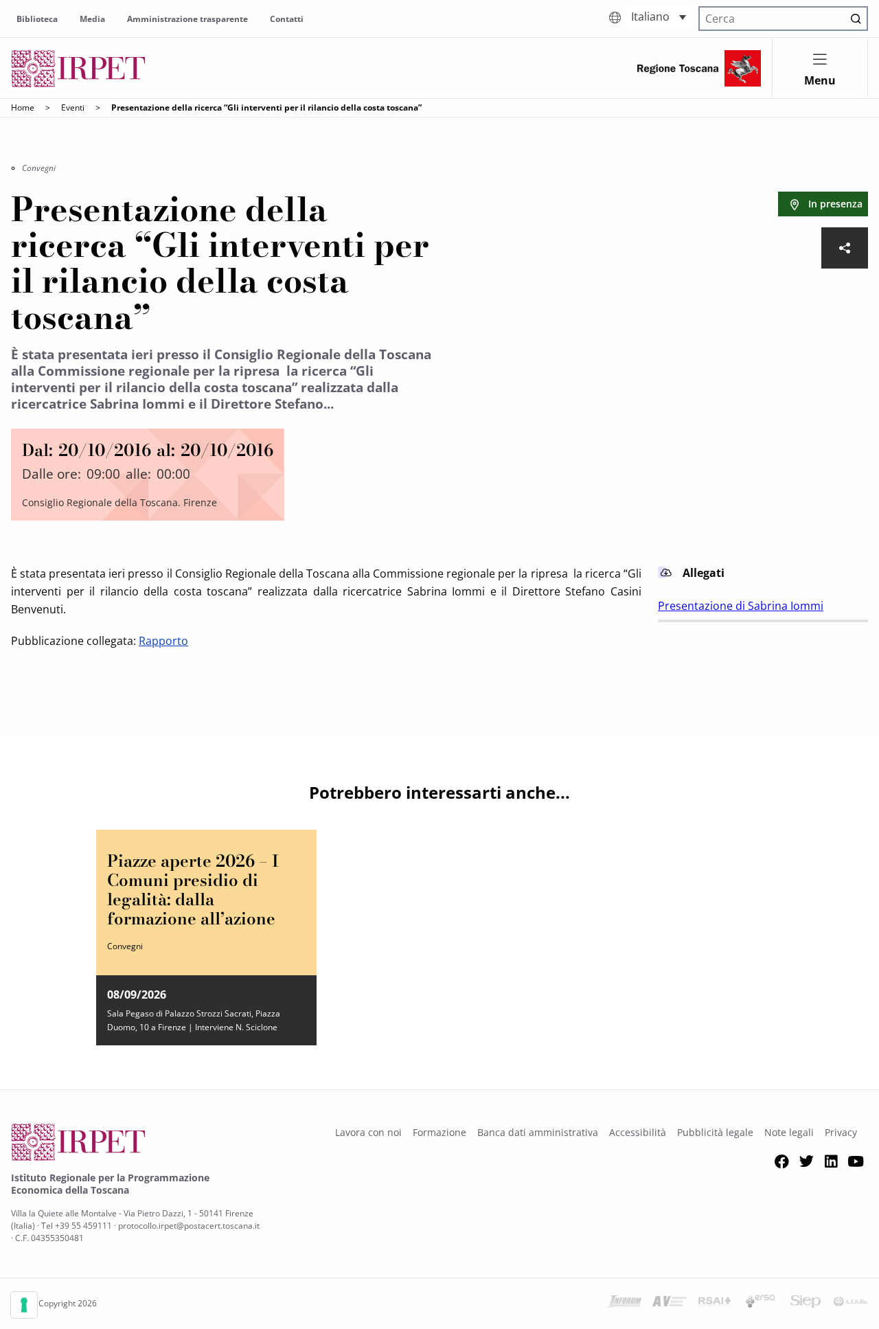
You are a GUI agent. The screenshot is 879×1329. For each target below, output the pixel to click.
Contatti (287, 19)
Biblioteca (37, 19)
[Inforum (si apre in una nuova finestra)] (624, 1303)
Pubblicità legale (715, 1132)
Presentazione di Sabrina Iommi (740, 605)
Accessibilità (637, 1132)
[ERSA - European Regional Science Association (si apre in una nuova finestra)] (760, 1303)
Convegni (39, 168)
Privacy (841, 1132)
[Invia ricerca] (856, 19)
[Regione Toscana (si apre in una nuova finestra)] (699, 68)
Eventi (72, 107)
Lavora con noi (368, 1132)
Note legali (789, 1132)
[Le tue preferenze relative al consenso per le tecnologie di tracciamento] (24, 1305)
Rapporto (163, 640)
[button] (658, 16)
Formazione (439, 1132)
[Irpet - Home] (78, 68)
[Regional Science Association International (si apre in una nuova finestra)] (715, 1303)
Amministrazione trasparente (187, 19)
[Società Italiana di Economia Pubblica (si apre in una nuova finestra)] (805, 1303)
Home (22, 107)
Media (92, 19)
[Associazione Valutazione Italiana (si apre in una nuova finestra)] (669, 1303)
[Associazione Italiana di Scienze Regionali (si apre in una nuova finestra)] (851, 1303)
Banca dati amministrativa (537, 1132)
